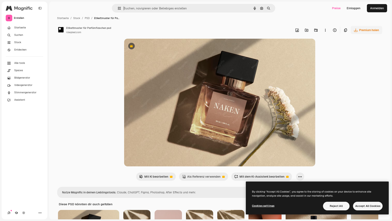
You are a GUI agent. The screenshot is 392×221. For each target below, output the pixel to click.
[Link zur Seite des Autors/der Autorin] (61, 30)
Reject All (336, 206)
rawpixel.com (73, 32)
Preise (336, 8)
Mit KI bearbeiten (153, 178)
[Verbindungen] (9, 213)
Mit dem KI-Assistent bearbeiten (259, 178)
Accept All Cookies (367, 206)
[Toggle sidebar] (40, 8)
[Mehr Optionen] (325, 30)
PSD (87, 18)
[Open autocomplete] (117, 8)
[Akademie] (16, 213)
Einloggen (353, 8)
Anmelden (377, 8)
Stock (76, 18)
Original (150, 46)
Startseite (63, 18)
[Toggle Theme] (23, 213)
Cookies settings (263, 205)
